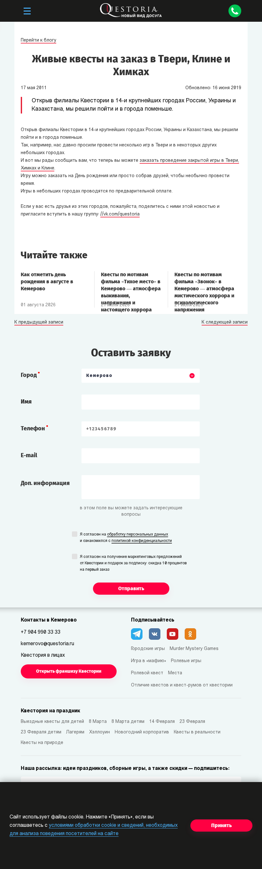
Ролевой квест (147, 673)
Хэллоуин (99, 732)
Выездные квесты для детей (52, 721)
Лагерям (75, 732)
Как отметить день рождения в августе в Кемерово (47, 281)
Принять (221, 825)
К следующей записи (225, 322)
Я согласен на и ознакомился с (126, 538)
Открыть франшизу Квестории (68, 671)
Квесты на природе (42, 742)
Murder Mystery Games (194, 648)
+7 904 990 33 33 (40, 632)
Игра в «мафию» (148, 661)
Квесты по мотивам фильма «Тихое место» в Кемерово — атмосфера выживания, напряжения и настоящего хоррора (131, 284)
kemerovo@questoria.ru (47, 643)
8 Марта (98, 721)
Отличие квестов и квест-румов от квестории (182, 685)
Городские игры (148, 648)
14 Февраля (162, 721)
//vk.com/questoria (120, 214)
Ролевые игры (186, 661)
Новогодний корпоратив (142, 732)
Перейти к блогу (38, 40)
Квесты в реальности (197, 732)
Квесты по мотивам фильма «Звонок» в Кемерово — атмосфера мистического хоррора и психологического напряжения (204, 284)
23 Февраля (192, 721)
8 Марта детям (128, 721)
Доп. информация (45, 483)
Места (175, 673)
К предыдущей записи (38, 322)
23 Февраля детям (41, 732)
